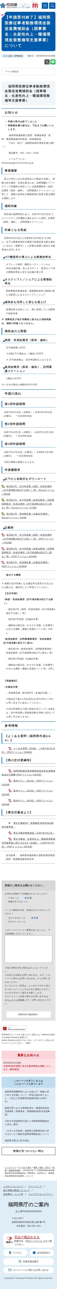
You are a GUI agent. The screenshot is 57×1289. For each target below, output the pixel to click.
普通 (29, 898)
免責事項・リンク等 (13, 1194)
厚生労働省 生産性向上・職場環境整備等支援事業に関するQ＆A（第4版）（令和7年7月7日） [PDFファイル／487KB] (28, 843)
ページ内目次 (12, 71)
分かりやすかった (17, 918)
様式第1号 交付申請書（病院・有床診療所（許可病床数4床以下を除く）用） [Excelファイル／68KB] (28, 490)
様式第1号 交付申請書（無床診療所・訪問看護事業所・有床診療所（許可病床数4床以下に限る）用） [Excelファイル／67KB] (28, 504)
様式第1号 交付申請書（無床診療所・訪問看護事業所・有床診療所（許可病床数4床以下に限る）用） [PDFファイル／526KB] (28, 552)
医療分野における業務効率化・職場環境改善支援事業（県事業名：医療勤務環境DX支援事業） (27, 1111)
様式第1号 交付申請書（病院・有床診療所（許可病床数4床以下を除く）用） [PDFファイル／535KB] (28, 539)
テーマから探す (25, 1167)
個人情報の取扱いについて (16, 1190)
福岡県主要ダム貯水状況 (17, 1140)
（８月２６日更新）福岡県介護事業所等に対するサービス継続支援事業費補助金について (27, 1132)
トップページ (10, 1167)
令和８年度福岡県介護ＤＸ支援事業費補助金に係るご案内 (27, 1123)
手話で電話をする (27, 1237)
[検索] (52, 6)
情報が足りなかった (18, 901)
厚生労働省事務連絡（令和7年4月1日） (34, 833)
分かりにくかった (17, 921)
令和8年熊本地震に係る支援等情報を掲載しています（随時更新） (27, 1068)
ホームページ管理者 (15, 1000)
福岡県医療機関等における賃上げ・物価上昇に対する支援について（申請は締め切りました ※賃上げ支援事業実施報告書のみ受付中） (27, 1096)
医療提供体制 (14, 1170)
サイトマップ (35, 1186)
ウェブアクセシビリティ (40, 1194)
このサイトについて (13, 1186)
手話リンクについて (35, 1241)
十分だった (13, 898)
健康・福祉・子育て (42, 1167)
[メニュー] (45, 6)
